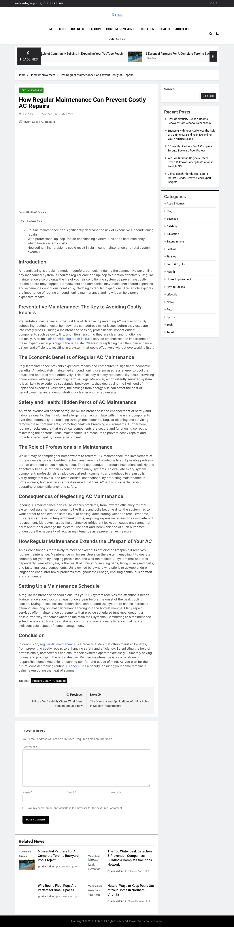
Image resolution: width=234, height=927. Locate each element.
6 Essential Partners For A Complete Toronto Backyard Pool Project (168, 53)
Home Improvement (120, 29)
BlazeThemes (154, 921)
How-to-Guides (176, 287)
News (170, 302)
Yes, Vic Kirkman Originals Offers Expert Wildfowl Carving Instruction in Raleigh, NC (190, 162)
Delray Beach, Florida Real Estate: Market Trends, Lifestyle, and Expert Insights (189, 178)
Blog (169, 211)
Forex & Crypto (176, 264)
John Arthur (28, 114)
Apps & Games (176, 203)
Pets (169, 309)
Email (71, 792)
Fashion (95, 29)
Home (49, 29)
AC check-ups (75, 666)
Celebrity (172, 226)
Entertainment (175, 241)
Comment (29, 747)
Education (146, 29)
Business (77, 29)
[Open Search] (210, 33)
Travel (170, 332)
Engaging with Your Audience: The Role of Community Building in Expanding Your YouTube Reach (191, 135)
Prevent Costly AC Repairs (49, 681)
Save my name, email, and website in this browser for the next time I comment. (75, 808)
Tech (62, 29)
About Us (181, 29)
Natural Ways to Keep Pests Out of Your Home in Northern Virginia (130, 890)
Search (169, 89)
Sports (171, 317)
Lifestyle (172, 294)
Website (116, 792)
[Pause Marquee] (213, 56)
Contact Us (117, 39)
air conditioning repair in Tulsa (70, 339)
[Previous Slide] (211, 3)
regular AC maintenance (58, 644)
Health (165, 29)
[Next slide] (216, 3)
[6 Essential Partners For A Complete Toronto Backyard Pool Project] (114, 58)
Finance (171, 256)
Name (27, 792)
